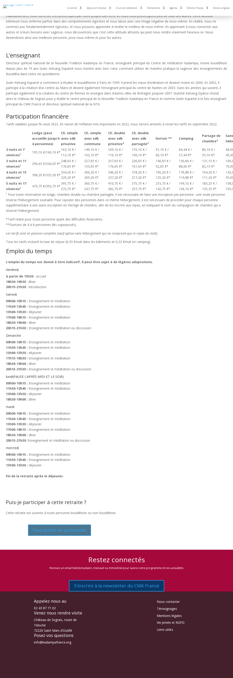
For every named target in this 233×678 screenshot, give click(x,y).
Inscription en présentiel (59, 530)
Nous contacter (168, 601)
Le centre (72, 8)
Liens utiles (165, 629)
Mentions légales (169, 616)
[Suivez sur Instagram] (112, 672)
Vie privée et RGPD (171, 622)
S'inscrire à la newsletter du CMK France (116, 586)
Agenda (173, 8)
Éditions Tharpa (195, 8)
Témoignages (167, 608)
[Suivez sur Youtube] (121, 672)
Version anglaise (221, 8)
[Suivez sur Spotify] (130, 672)
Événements (153, 8)
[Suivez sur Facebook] (102, 672)
